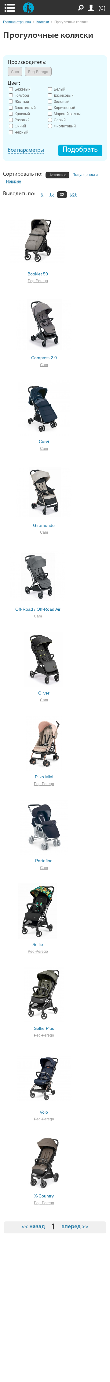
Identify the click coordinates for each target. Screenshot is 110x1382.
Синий (20, 125)
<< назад (33, 1227)
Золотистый (25, 107)
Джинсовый (64, 95)
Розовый (22, 119)
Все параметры (26, 150)
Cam (44, 365)
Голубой (22, 95)
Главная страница (17, 22)
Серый (60, 119)
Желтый (22, 101)
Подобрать (80, 150)
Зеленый (61, 101)
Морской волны (67, 113)
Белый (59, 88)
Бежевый (23, 88)
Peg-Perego (38, 281)
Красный (22, 113)
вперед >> (75, 1227)
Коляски (42, 22)
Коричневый (64, 107)
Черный (21, 131)
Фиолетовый (65, 125)
